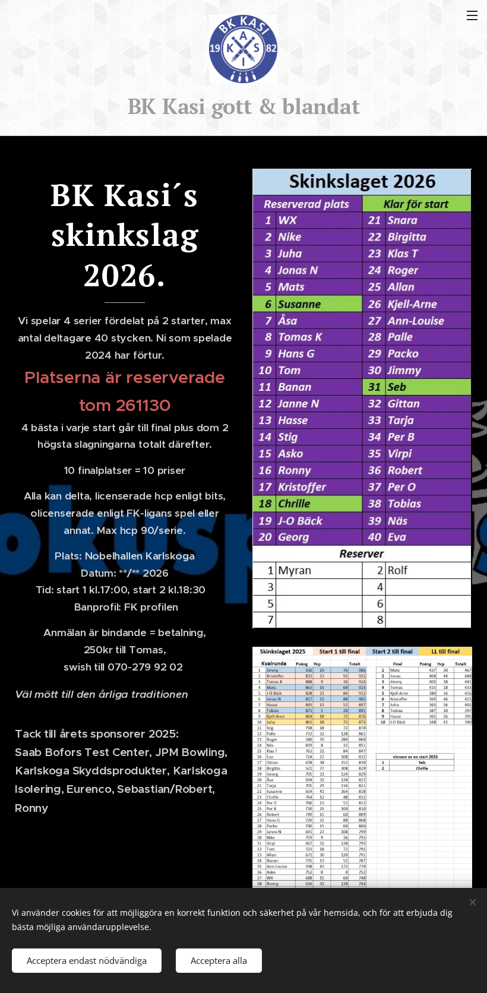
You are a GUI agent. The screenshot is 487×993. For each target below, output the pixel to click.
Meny (472, 15)
